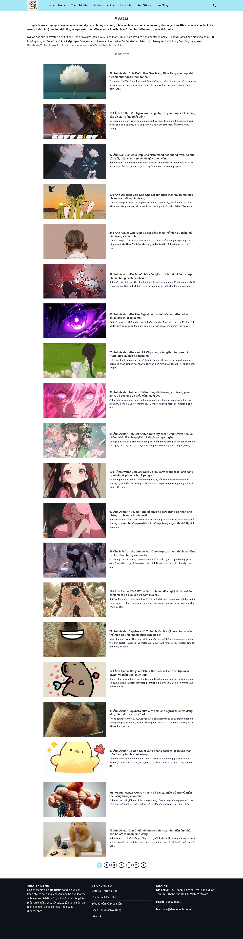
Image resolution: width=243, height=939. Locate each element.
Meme (61, 5)
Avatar (97, 5)
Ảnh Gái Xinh (145, 5)
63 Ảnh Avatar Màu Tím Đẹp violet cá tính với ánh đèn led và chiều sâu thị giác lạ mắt (148, 316)
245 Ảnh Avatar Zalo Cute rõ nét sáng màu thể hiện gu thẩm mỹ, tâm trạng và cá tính (151, 234)
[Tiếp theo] (143, 865)
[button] (214, 5)
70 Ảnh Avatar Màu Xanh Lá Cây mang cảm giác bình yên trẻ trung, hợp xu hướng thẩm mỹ (148, 354)
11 (136, 865)
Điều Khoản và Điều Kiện (107, 903)
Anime (111, 5)
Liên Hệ (96, 916)
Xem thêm (120, 54)
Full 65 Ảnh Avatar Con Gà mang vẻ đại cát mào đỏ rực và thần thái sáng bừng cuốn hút (150, 794)
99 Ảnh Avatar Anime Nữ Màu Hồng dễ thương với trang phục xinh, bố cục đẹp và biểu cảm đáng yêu (149, 394)
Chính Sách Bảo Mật (104, 897)
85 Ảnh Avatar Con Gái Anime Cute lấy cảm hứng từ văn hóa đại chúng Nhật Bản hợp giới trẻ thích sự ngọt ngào (151, 435)
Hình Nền (126, 5)
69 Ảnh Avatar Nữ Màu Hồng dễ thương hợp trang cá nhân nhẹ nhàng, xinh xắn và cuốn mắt (150, 513)
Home (51, 5)
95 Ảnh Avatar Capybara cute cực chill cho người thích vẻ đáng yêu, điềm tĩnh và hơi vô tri (151, 712)
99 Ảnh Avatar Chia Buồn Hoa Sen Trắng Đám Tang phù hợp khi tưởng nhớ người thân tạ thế (151, 75)
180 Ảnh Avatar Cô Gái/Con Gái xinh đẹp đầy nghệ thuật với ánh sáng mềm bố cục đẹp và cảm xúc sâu (151, 593)
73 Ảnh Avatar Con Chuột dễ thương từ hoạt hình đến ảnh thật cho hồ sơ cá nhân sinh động (150, 832)
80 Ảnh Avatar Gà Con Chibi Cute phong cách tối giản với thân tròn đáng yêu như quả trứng (150, 752)
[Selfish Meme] (34, 5)
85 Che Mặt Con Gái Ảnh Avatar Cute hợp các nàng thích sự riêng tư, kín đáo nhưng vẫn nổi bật (152, 553)
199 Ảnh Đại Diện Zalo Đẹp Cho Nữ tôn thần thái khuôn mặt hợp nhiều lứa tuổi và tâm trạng (151, 196)
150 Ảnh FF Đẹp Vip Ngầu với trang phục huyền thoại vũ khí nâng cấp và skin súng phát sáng (152, 115)
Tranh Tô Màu (79, 5)
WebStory (162, 5)
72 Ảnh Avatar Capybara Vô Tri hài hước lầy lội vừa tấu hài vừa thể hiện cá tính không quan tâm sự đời (150, 633)
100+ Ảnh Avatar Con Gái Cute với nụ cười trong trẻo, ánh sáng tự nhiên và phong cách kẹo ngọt (151, 473)
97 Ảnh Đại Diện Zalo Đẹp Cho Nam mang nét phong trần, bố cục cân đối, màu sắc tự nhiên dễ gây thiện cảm (151, 156)
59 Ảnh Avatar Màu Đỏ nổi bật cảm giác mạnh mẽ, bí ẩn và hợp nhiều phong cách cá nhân (150, 276)
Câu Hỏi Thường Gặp (105, 891)
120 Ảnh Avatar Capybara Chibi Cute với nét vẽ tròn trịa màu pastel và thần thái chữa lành (149, 673)
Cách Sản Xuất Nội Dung (107, 910)
